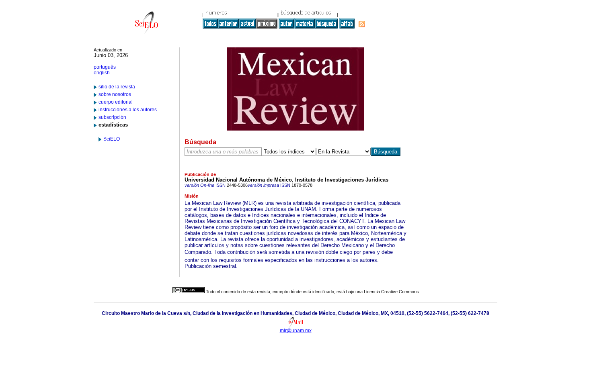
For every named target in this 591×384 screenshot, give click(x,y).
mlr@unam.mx (296, 330)
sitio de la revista (116, 87)
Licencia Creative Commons (391, 291)
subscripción (112, 117)
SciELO (111, 139)
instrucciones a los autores (127, 109)
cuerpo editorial (115, 102)
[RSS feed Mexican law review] (362, 24)
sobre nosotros (114, 94)
